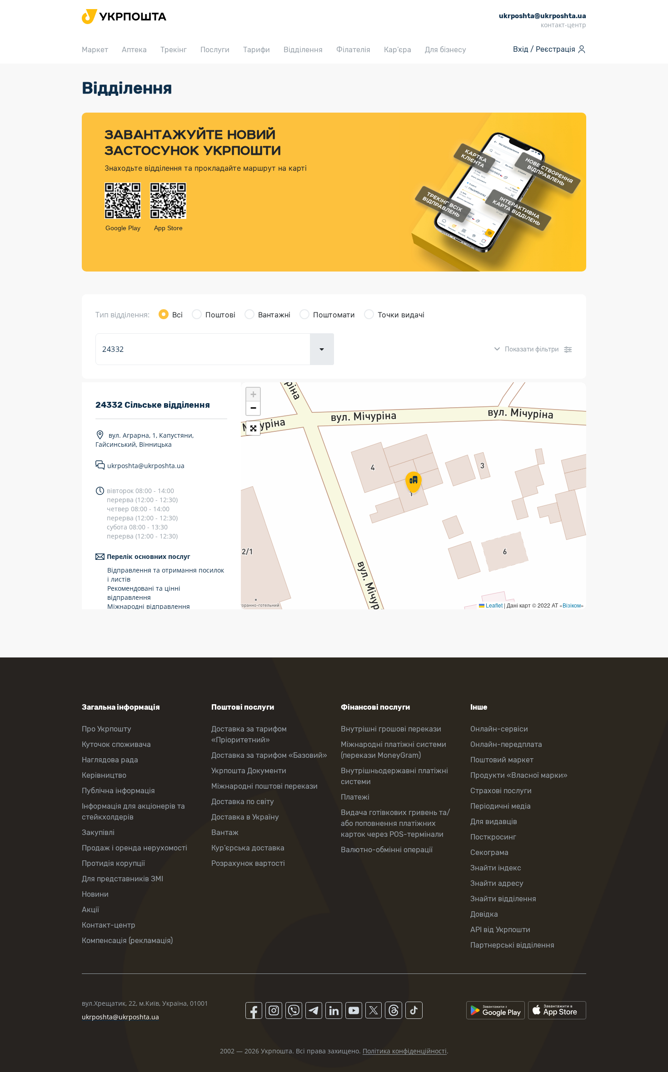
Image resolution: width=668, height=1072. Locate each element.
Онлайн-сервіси (499, 729)
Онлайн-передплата (506, 744)
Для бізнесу (445, 49)
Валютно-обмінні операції (387, 849)
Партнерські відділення (512, 945)
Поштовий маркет (501, 760)
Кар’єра (397, 49)
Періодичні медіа (500, 806)
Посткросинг (493, 837)
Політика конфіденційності (405, 1051)
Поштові (220, 314)
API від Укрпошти (500, 929)
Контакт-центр (108, 925)
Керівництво (104, 775)
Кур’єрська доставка (247, 848)
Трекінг (173, 49)
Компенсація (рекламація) (127, 940)
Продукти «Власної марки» (519, 775)
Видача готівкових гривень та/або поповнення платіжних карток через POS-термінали (395, 823)
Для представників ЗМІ (122, 878)
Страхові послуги (501, 790)
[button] (414, 483)
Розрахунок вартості (248, 863)
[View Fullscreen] (253, 428)
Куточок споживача (116, 744)
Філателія (353, 49)
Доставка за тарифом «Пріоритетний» (249, 734)
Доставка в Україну (245, 817)
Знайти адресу (496, 883)
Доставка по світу (242, 801)
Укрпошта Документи (248, 770)
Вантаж (225, 832)
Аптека (134, 49)
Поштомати (334, 314)
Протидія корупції (113, 863)
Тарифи (256, 49)
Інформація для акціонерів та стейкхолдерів (133, 811)
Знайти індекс (495, 868)
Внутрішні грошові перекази (391, 729)
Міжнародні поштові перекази (264, 786)
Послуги (214, 49)
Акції (90, 909)
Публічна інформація (118, 790)
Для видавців (493, 821)
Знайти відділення (503, 898)
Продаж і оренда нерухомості (134, 848)
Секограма (489, 852)
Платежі (355, 797)
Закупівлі (98, 832)
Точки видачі (401, 314)
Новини (95, 894)
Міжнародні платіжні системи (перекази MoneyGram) (393, 750)
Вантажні (274, 314)
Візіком (572, 605)
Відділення (303, 49)
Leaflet (493, 605)
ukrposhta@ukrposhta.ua (145, 465)
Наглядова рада (110, 760)
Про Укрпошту (106, 729)
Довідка (484, 914)
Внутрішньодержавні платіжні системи (394, 776)
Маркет (95, 49)
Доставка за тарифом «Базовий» (269, 755)
